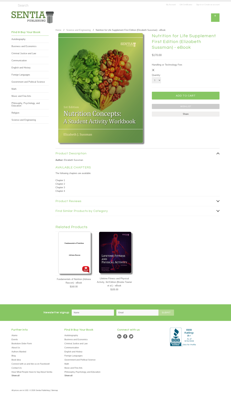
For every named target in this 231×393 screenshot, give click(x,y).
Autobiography (18, 39)
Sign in (199, 5)
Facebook (125, 336)
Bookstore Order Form (21, 343)
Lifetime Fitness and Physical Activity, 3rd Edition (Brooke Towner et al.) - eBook (114, 282)
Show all (15, 375)
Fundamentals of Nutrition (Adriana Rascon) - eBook (74, 281)
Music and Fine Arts (21, 96)
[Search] (12, 4)
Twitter (131, 336)
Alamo (14, 335)
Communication (19, 60)
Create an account (212, 5)
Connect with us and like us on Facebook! (30, 364)
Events (14, 339)
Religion (15, 113)
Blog (13, 356)
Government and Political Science (28, 82)
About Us (15, 347)
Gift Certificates (186, 5)
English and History (21, 67)
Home (58, 30)
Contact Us (16, 368)
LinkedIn (119, 336)
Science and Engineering (23, 120)
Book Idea (16, 360)
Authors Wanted (18, 352)
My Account (171, 5)
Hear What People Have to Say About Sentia (31, 372)
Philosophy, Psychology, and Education (25, 104)
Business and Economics (24, 46)
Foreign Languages (20, 74)
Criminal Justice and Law (23, 53)
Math (13, 89)
